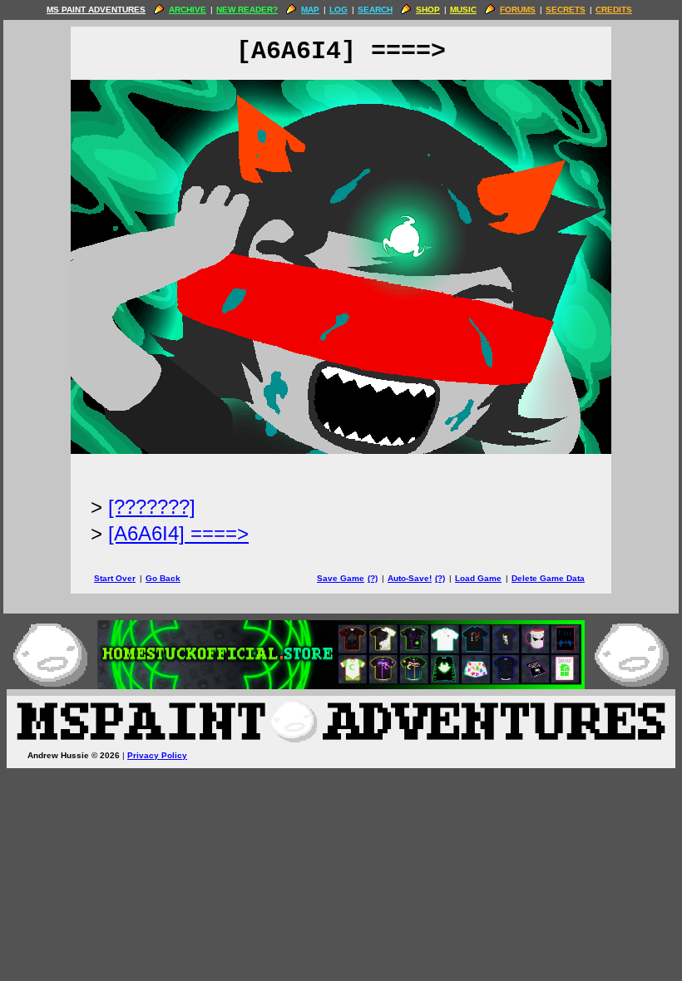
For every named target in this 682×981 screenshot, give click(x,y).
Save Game (340, 578)
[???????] (151, 506)
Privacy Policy (157, 755)
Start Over (115, 578)
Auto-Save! (410, 578)
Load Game (478, 578)
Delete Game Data (548, 578)
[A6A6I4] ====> (178, 533)
